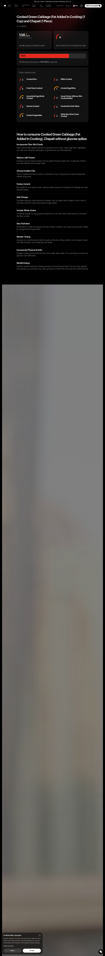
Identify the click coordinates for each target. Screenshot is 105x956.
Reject (12, 950)
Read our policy (8, 946)
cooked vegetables (32, 115)
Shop (74, 5)
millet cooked (64, 79)
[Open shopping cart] (81, 5)
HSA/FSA (68, 5)
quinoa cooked (30, 106)
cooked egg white (66, 88)
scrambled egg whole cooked (33, 97)
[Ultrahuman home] (5, 6)
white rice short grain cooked (67, 115)
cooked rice (29, 79)
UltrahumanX (60, 5)
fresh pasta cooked (32, 88)
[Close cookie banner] (39, 935)
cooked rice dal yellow (68, 106)
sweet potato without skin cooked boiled (69, 97)
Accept (32, 950)
